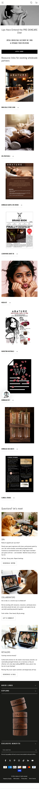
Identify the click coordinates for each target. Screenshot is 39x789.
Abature (17, 776)
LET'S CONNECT (8, 618)
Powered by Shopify (7, 778)
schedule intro (9, 563)
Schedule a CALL (9, 674)
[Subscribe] (36, 750)
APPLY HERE (20, 51)
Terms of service (32, 778)
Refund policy (16, 778)
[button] (31, 2)
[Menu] (2, 2)
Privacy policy (24, 778)
